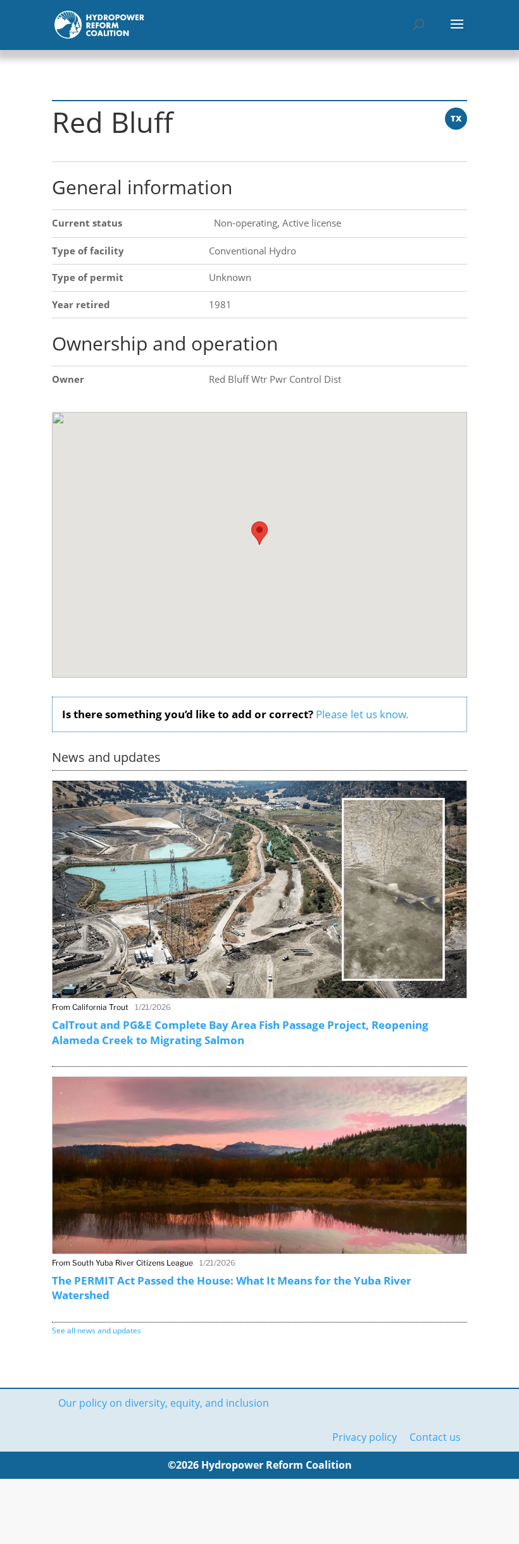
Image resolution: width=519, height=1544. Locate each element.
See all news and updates (96, 1330)
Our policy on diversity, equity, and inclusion (163, 1403)
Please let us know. (362, 714)
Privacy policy (364, 1437)
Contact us (435, 1437)
